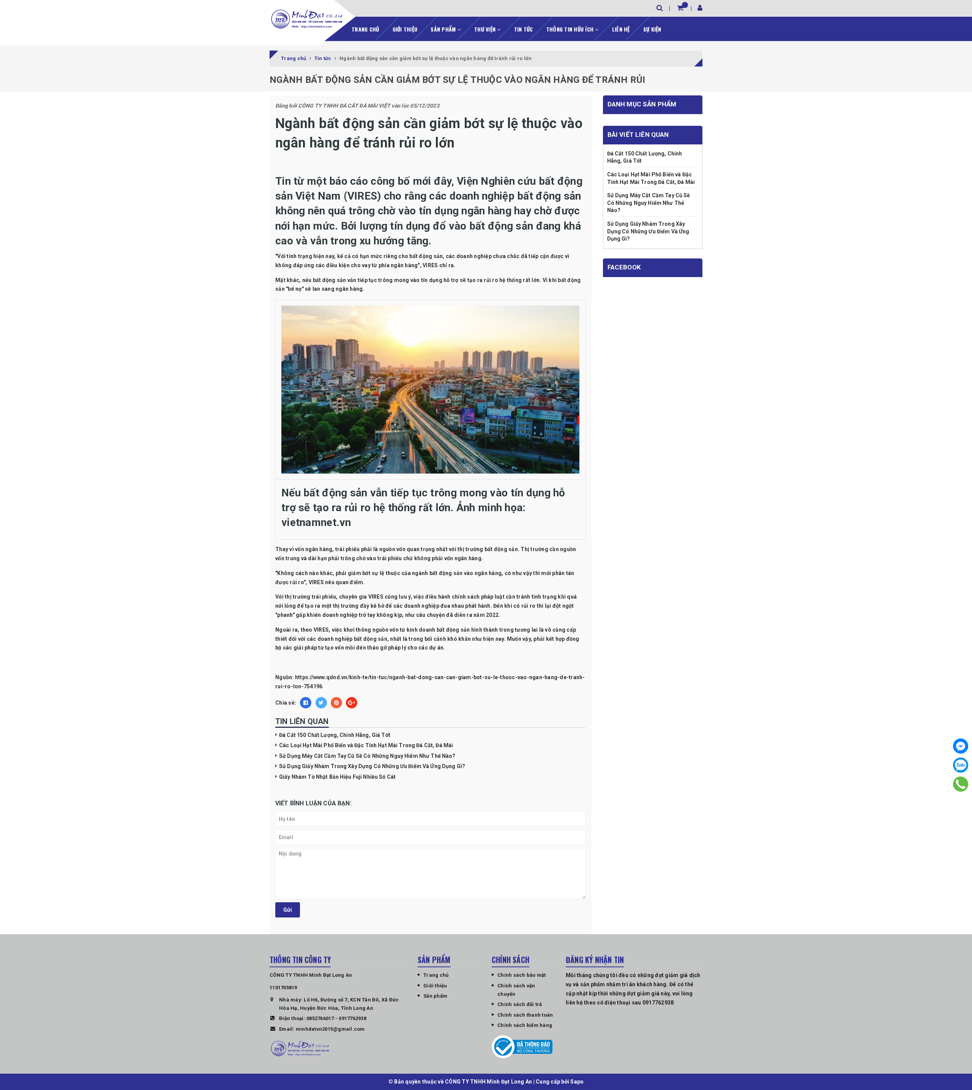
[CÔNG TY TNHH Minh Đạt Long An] (307, 19)
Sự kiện (652, 29)
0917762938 (352, 1018)
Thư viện (485, 29)
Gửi (287, 910)
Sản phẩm (444, 29)
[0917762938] (961, 784)
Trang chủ (365, 29)
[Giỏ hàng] (680, 8)
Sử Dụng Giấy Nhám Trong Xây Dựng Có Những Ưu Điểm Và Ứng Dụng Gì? (372, 766)
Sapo (577, 1082)
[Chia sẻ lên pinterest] (336, 702)
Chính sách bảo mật (521, 975)
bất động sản (426, 256)
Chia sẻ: (285, 703)
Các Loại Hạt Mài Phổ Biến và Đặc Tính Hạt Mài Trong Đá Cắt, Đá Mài (366, 745)
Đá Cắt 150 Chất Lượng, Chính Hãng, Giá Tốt (334, 735)
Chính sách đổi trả (519, 1004)
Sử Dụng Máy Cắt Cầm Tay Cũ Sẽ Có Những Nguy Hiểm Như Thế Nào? (367, 756)
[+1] (351, 702)
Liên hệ (621, 29)
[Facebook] (960, 746)
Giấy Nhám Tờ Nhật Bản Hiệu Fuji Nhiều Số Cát (337, 777)
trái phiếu (347, 549)
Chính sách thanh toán (525, 1015)
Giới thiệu (405, 29)
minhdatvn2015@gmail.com (330, 1029)
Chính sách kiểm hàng (524, 1025)
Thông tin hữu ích (570, 29)
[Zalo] (960, 765)
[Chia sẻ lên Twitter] (321, 702)
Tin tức (523, 29)
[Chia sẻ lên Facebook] (305, 702)
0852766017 (320, 1018)
